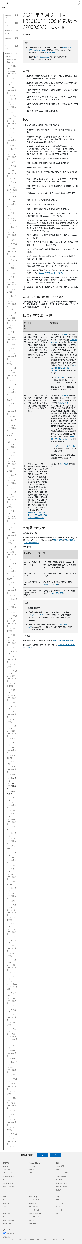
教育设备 (58, 1169)
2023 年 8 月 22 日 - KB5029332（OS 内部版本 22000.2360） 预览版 (12, 320)
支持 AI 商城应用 (33, 1206)
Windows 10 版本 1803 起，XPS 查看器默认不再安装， (37, 515)
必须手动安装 (38, 518)
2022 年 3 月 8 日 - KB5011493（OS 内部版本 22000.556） (11, 966)
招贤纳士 (58, 1200)
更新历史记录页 (51, 52)
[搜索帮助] (7, 2)
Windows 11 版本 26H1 (11, 16)
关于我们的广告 (46, 1240)
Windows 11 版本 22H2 (11, 47)
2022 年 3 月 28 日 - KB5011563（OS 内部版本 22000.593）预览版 (11, 948)
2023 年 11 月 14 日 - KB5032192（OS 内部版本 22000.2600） (12, 250)
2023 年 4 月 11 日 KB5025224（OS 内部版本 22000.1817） (12, 481)
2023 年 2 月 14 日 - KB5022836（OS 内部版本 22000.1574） (12, 553)
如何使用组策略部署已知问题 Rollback (63, 367)
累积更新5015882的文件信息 (64, 640)
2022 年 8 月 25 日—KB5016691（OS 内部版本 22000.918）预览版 (11, 750)
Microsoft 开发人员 (34, 1200)
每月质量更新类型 (40, 50)
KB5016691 (64, 334)
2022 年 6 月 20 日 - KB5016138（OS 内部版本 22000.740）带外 (11, 841)
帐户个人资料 (32, 1166)
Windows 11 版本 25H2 (11, 24)
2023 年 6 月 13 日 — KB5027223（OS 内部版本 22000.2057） (12, 409)
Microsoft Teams (7, 1223)
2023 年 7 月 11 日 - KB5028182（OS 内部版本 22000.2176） (12, 374)
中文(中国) (8, 1229)
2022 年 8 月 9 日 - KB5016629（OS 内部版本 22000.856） (11, 767)
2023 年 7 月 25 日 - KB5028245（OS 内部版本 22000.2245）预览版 (12, 356)
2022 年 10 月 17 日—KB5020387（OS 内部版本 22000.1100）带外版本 (12, 678)
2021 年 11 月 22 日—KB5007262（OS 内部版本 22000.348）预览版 (12, 1086)
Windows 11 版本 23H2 (11, 39)
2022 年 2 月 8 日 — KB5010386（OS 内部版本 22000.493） (11, 999)
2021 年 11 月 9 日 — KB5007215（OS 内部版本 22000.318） (12, 1104)
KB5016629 (64, 395)
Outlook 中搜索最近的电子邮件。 (51, 273)
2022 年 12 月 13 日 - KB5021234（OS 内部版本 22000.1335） (12, 605)
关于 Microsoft (59, 1203)
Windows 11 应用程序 (8, 1186)
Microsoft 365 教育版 (61, 1176)
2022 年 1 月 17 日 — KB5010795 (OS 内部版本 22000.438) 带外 (12, 1035)
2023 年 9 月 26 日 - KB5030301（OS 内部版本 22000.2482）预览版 (12, 284)
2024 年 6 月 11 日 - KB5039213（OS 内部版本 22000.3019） (12, 138)
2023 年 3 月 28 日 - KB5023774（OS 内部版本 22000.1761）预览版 (12, 499)
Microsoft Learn (33, 1203)
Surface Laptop (6, 1169)
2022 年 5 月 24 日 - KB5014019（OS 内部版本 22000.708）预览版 (11, 876)
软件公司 (31, 1220)
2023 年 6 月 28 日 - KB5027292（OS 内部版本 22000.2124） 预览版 (12, 392)
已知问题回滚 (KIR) (65, 403)
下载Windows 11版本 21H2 (64, 446)
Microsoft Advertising (8, 1217)
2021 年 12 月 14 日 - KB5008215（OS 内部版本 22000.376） (12, 1068)
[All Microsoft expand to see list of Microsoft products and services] (2, 2)
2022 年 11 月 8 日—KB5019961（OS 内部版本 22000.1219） (12, 641)
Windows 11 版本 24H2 (11, 31)
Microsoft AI (6, 1200)
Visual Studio (32, 1223)
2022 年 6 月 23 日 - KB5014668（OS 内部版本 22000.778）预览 (11, 821)
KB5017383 (64, 464)
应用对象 (28, 34)
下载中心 (31, 1169)
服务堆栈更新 (58, 540)
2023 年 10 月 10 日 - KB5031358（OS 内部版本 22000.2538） (12, 266)
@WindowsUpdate (42, 57)
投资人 (57, 1213)
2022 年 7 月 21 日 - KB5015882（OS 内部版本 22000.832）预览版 (11, 786)
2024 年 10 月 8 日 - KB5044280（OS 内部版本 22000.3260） (12, 72)
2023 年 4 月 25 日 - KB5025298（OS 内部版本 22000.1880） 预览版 (12, 463)
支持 (3, 7)
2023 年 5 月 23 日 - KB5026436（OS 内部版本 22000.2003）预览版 (12, 428)
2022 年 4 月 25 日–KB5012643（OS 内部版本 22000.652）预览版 (11, 912)
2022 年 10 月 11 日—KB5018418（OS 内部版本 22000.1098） (12, 696)
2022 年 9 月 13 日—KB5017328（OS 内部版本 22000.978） (11, 732)
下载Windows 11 (60, 377)
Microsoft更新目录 (56, 593)
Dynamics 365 (6, 1210)
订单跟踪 (31, 1173)
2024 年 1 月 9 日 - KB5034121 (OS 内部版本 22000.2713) (12, 218)
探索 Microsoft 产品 (8, 1183)
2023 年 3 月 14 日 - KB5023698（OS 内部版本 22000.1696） (12, 517)
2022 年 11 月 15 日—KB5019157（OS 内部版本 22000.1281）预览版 (12, 623)
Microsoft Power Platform (35, 1217)
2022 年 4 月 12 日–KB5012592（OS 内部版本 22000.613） (11, 930)
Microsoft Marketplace (35, 1213)
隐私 (25, 1240)
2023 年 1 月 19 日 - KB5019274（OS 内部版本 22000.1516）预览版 (12, 571)
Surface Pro (5, 1166)
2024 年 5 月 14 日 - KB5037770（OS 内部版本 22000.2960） (12, 155)
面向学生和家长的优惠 (61, 1186)
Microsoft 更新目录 (50, 584)
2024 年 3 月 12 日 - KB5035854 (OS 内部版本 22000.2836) (12, 187)
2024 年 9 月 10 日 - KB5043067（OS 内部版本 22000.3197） (12, 88)
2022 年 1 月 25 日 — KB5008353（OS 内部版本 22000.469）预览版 (11, 1017)
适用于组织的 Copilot (8, 1176)
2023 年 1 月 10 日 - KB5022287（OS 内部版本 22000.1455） (12, 588)
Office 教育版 (59, 1179)
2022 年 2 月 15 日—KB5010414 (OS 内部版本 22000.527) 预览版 (12, 982)
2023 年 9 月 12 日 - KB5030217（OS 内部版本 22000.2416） (12, 302)
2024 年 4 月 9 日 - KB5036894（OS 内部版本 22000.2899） (12, 172)
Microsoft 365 (6, 1179)
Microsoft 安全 (6, 1203)
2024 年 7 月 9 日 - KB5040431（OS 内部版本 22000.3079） (12, 122)
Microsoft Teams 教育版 (62, 1173)
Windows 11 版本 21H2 (11, 54)
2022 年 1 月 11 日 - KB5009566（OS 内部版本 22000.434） (11, 1051)
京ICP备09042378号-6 (59, 1240)
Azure (4, 1206)
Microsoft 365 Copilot (8, 1220)
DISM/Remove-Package (37, 615)
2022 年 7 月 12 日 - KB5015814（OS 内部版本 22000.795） (11, 803)
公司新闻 (58, 1206)
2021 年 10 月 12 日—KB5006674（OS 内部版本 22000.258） (12, 1140)
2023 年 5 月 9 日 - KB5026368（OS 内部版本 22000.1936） (12, 445)
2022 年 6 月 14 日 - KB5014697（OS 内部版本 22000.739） (11, 858)
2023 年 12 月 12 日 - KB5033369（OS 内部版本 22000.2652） (12, 233)
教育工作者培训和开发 (61, 1183)
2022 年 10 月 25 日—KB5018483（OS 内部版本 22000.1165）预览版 (12, 659)
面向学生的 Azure (60, 1190)
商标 (38, 1240)
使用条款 (31, 1240)
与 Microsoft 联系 (16, 1240)
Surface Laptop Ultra (8, 1173)
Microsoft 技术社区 (34, 1210)
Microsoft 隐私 (59, 1210)
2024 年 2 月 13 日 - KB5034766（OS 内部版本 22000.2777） (12, 202)
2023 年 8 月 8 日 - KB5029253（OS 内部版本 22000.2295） (12, 338)
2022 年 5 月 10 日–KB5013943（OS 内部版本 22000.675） (11, 894)
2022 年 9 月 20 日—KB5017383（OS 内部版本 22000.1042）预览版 (12, 714)
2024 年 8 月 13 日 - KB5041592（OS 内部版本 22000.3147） (12, 105)
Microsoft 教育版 (60, 1166)
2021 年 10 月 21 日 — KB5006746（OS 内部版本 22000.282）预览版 (12, 1122)
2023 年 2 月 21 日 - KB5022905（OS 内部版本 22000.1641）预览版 (12, 535)
